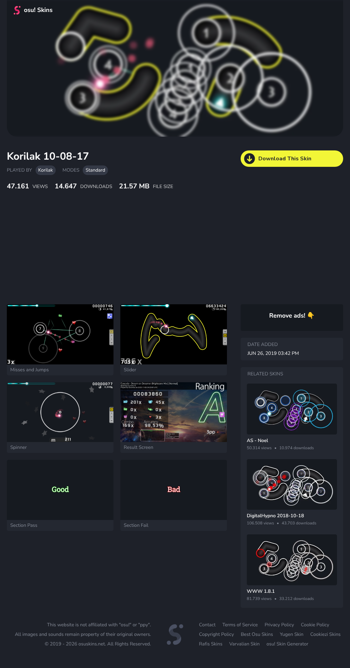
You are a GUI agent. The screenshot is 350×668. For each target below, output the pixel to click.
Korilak (45, 170)
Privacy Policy (279, 625)
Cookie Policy (315, 625)
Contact (207, 625)
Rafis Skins (210, 644)
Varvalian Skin (244, 644)
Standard (95, 170)
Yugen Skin (292, 634)
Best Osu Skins (257, 634)
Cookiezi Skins (325, 634)
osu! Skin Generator (287, 644)
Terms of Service (240, 625)
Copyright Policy (216, 634)
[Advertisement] (166, 254)
